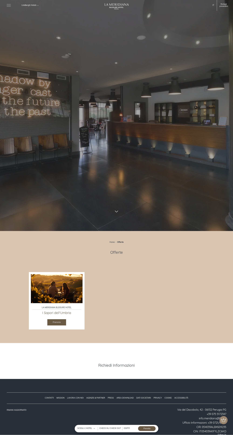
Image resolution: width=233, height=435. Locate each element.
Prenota (57, 322)
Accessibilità (181, 398)
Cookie (168, 398)
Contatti (49, 398)
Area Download (125, 398)
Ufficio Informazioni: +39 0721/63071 (204, 423)
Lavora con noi (75, 398)
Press (111, 398)
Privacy (158, 398)
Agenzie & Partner (95, 398)
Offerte (120, 242)
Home (112, 242)
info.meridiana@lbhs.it (212, 418)
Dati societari (143, 398)
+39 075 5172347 (216, 414)
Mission (60, 398)
